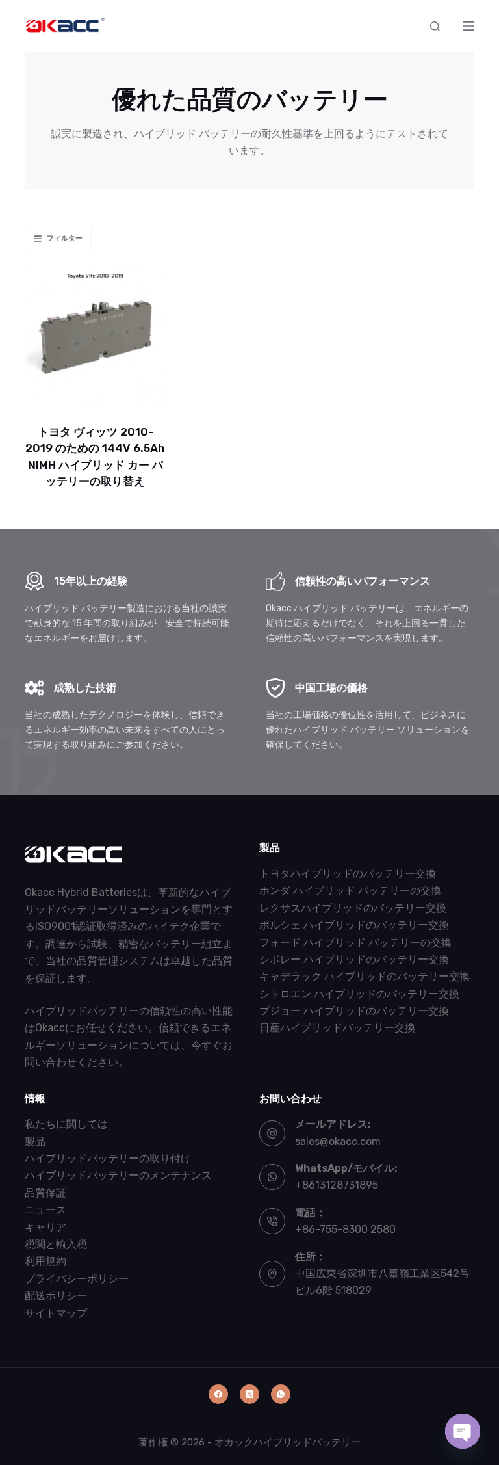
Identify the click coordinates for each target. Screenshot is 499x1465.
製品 (35, 1141)
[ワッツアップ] (280, 1394)
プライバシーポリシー (77, 1279)
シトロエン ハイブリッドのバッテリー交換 (359, 994)
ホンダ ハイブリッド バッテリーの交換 (350, 890)
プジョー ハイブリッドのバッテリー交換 (354, 1011)
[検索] (435, 26)
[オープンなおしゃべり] (462, 1431)
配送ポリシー (56, 1295)
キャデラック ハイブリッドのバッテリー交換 (364, 976)
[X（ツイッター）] (249, 1394)
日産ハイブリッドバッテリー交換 (337, 1028)
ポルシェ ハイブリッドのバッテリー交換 (354, 925)
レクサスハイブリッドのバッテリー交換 (352, 908)
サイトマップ (56, 1313)
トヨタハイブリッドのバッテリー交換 (347, 873)
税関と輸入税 (56, 1244)
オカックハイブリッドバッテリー (287, 1442)
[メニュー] (468, 26)
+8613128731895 (336, 1185)
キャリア (45, 1227)
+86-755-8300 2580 (345, 1229)
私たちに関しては (66, 1124)
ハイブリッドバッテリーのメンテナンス (118, 1175)
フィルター (65, 238)
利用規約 (45, 1261)
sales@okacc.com (338, 1141)
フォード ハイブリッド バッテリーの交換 (355, 942)
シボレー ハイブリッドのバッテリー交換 (354, 959)
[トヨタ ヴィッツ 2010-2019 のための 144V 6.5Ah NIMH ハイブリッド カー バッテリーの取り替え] (95, 337)
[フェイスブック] (218, 1394)
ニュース (45, 1210)
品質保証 (45, 1193)
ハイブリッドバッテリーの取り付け (108, 1158)
